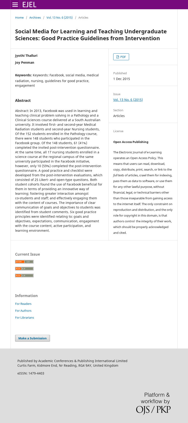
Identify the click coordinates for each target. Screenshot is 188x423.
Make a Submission (32, 338)
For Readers (23, 304)
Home (19, 17)
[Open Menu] (15, 4)
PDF (123, 57)
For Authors (23, 311)
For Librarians (24, 317)
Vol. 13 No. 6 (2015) (60, 17)
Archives (35, 17)
